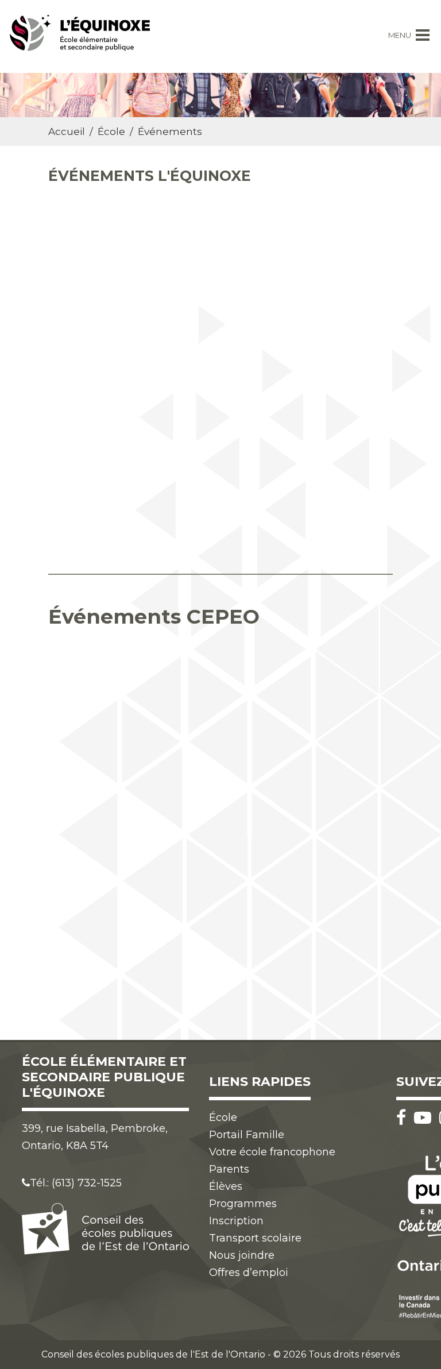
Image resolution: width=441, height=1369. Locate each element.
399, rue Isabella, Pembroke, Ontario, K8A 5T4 (95, 1137)
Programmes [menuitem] (243, 1203)
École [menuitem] (223, 1117)
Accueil (66, 131)
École (111, 131)
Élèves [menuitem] (225, 1186)
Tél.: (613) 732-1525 (76, 1183)
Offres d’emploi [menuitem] (248, 1272)
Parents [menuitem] (229, 1169)
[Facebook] (404, 1117)
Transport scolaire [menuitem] (255, 1238)
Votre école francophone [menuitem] (272, 1152)
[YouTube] (425, 1117)
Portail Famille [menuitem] (246, 1134)
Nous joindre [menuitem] (241, 1255)
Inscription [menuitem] (236, 1221)
